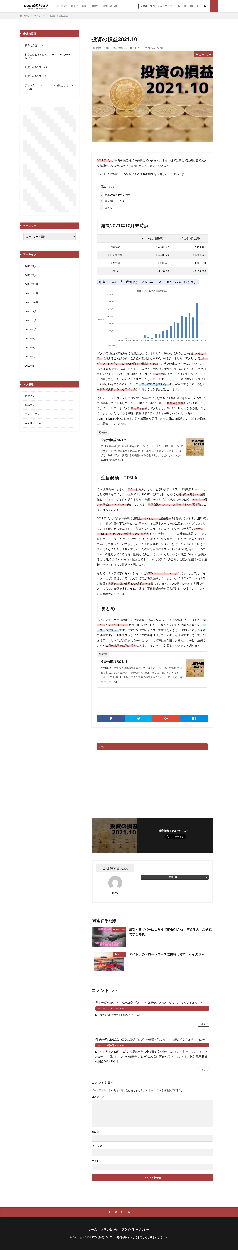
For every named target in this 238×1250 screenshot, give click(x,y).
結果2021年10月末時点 (115, 194)
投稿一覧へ (174, 877)
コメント (98, 1097)
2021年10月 (31, 302)
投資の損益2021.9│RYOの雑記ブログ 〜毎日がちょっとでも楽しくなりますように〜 (149, 1002)
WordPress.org (33, 423)
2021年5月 (31, 347)
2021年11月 (31, 293)
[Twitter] (138, 718)
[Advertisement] (152, 778)
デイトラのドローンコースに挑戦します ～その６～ (166, 954)
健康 (83, 6)
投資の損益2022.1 (35, 45)
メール (97, 1146)
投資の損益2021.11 (114, 662)
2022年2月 (31, 266)
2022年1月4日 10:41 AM (110, 1008)
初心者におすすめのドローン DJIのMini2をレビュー (49, 56)
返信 (203, 1023)
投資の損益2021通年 (36, 67)
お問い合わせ (110, 6)
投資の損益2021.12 (35, 76)
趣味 (94, 6)
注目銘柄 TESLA (113, 201)
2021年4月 (31, 356)
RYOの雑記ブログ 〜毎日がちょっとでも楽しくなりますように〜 (129, 1237)
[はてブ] (194, 718)
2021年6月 (31, 338)
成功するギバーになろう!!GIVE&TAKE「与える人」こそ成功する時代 (170, 931)
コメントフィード (34, 414)
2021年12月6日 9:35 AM (110, 1045)
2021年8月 (31, 320)
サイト (95, 1160)
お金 (73, 6)
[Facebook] (111, 718)
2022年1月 (31, 275)
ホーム (93, 1229)
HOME (26, 15)
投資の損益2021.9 (113, 440)
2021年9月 (31, 311)
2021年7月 (31, 329)
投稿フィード (32, 405)
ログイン (30, 395)
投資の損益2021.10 (59, 15)
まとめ (106, 207)
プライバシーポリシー (135, 1229)
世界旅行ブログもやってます (156, 6)
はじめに (62, 6)
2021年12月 (31, 284)
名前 (95, 1132)
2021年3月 (31, 365)
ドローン (121, 954)
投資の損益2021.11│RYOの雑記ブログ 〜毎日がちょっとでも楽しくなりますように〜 (150, 1039)
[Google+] (166, 718)
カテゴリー (39, 15)
